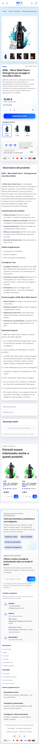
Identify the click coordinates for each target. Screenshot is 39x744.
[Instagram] (15, 736)
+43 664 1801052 (14, 606)
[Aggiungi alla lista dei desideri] (32, 109)
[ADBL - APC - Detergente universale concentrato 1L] (11, 470)
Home (4, 11)
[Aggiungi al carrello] (16, 496)
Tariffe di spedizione (9, 665)
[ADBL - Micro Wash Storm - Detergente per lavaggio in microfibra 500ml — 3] (19, 56)
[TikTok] (24, 736)
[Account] (32, 3)
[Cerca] (7, 3)
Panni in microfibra (14, 11)
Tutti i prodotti (7, 649)
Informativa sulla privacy (10, 677)
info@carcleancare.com (16, 608)
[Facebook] (19, 736)
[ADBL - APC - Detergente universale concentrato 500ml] (29, 470)
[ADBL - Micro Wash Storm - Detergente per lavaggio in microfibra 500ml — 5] (33, 56)
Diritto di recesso (8, 680)
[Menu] (3, 3)
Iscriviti (31, 579)
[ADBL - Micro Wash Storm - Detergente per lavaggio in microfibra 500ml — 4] (26, 56)
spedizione (13, 101)
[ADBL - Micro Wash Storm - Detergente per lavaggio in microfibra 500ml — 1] (6, 56)
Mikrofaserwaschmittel (30, 11)
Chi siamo (6, 656)
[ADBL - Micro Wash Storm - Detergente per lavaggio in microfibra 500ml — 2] (12, 56)
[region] (19, 34)
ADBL (4, 66)
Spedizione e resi (8, 662)
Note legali (6, 673)
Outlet (5, 652)
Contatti (6, 659)
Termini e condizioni (9, 683)
